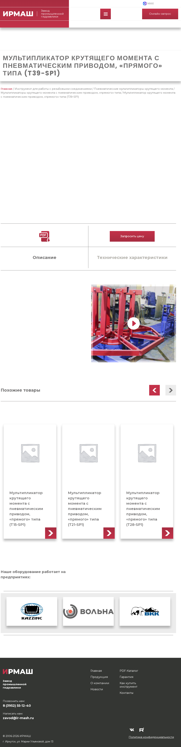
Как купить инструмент (128, 684)
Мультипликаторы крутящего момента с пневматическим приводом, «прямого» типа (61, 92)
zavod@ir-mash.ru (18, 718)
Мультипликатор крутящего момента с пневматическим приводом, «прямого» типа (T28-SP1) (143, 509)
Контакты (126, 693)
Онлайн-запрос (160, 13)
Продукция (99, 677)
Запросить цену (132, 236)
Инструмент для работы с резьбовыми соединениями (53, 88)
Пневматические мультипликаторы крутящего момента (133, 88)
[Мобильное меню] (105, 14)
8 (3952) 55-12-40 (17, 706)
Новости (96, 689)
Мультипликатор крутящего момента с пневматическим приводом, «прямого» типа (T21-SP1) (85, 509)
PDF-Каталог (129, 670)
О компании (99, 683)
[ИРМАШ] (20, 13)
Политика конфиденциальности (151, 737)
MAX (150, 3)
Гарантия (126, 677)
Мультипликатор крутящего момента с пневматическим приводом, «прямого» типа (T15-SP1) (26, 509)
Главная (6, 88)
